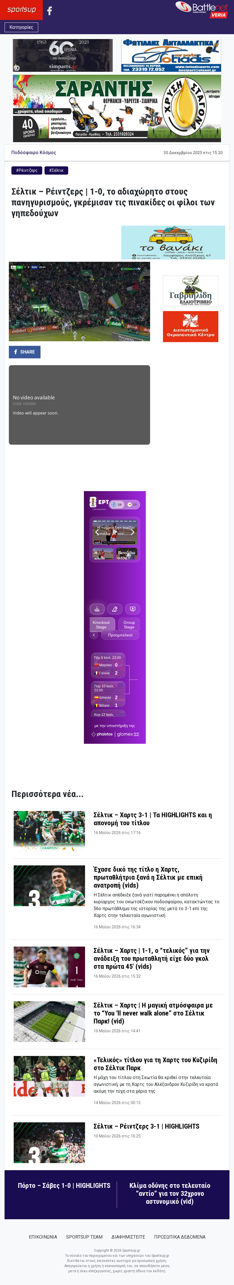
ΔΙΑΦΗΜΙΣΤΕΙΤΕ (128, 1237)
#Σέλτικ (56, 170)
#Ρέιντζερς (27, 170)
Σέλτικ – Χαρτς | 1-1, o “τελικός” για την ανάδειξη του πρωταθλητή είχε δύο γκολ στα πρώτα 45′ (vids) (152, 959)
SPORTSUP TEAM (84, 1237)
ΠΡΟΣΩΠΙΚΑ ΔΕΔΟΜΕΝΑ (179, 1237)
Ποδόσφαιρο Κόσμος (33, 152)
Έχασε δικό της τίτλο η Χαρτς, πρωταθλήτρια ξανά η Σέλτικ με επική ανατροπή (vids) (148, 877)
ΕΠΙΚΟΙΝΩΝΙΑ (43, 1237)
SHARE (27, 352)
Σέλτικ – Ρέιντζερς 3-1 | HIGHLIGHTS (146, 1126)
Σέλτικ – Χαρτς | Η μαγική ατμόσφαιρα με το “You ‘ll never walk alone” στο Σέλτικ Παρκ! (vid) (153, 1013)
